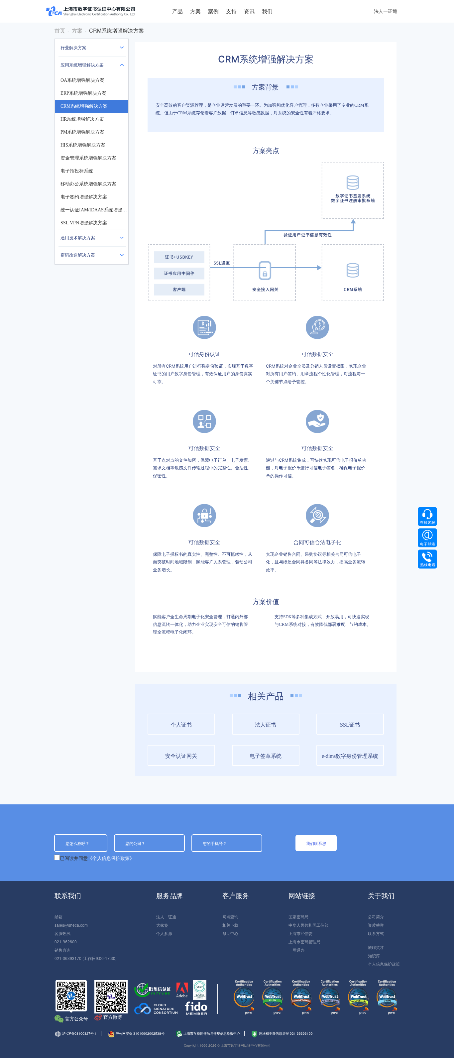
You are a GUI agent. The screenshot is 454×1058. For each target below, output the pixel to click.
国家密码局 (298, 916)
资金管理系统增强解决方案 (88, 158)
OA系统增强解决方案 (82, 80)
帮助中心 (230, 933)
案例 (213, 11)
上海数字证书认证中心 (90, 11)
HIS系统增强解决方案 (82, 145)
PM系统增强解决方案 (82, 132)
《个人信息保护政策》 (111, 858)
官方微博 (112, 1016)
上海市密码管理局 (304, 941)
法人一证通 (385, 11)
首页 (60, 30)
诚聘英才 (376, 947)
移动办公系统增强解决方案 (88, 183)
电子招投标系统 (76, 171)
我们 (267, 11)
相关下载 (230, 925)
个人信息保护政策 (384, 964)
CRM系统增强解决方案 (84, 106)
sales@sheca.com (71, 925)
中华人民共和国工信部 (308, 925)
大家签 (162, 925)
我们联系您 (316, 843)
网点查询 (230, 916)
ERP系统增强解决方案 (83, 93)
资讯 (249, 11)
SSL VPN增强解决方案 (83, 222)
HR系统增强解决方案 (82, 119)
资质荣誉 (376, 925)
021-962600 (66, 941)
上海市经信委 (300, 933)
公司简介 (376, 916)
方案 (195, 11)
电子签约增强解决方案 (83, 196)
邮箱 (58, 916)
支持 (231, 11)
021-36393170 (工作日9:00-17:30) (86, 958)
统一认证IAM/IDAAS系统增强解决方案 (100, 209)
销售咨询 (62, 950)
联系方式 (376, 933)
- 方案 (74, 30)
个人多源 (164, 933)
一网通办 (296, 950)
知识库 (374, 955)
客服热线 (62, 933)
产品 (177, 11)
